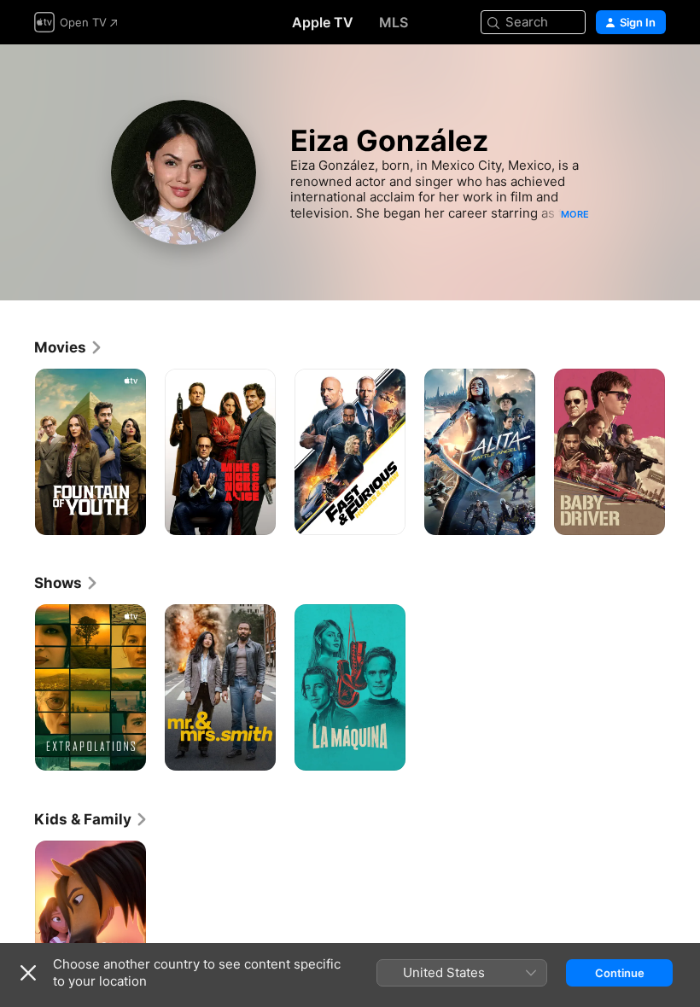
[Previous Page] (17, 452)
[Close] (28, 973)
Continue (620, 973)
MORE (575, 214)
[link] (68, 347)
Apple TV (322, 22)
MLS (393, 22)
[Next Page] (683, 452)
